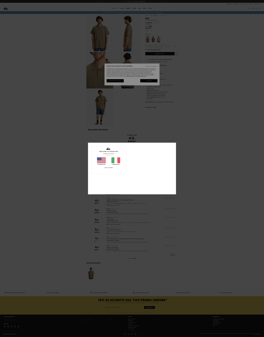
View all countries (109, 167)
